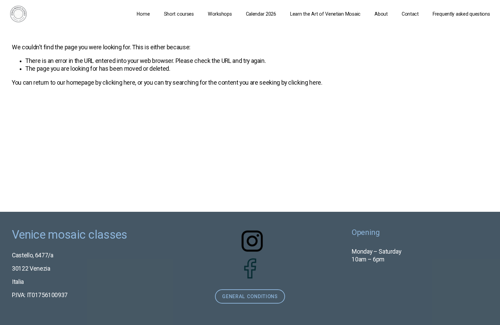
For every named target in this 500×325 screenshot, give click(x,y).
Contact (410, 14)
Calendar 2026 (261, 14)
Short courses (179, 14)
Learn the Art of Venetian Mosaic (325, 14)
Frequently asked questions (461, 14)
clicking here (118, 82)
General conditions (250, 296)
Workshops (220, 14)
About (381, 14)
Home (143, 14)
